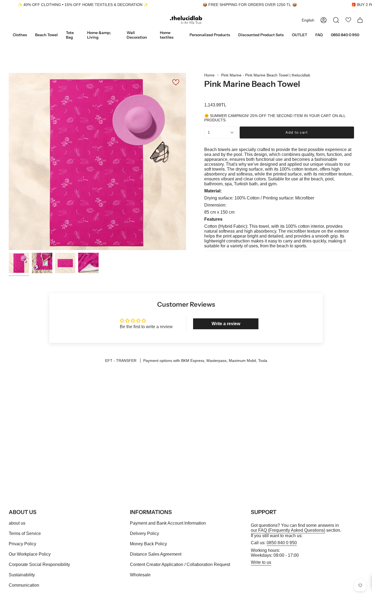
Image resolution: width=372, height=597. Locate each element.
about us (17, 523)
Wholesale (140, 575)
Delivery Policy (144, 533)
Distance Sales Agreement (155, 554)
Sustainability (22, 575)
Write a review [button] (226, 323)
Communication (24, 585)
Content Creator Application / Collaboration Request (180, 564)
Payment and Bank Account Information (168, 523)
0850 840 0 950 (282, 542)
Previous (8, 161)
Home (209, 75)
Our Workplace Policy (30, 554)
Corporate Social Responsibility (39, 564)
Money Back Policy (148, 543)
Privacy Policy (22, 543)
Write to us (261, 562)
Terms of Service (25, 533)
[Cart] (360, 20)
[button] (20, 35)
